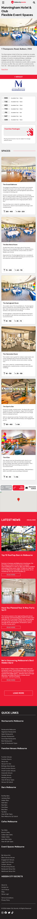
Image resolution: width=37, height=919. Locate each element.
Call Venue (21, 488)
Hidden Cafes (5, 837)
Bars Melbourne (8, 787)
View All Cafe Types (7, 841)
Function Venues (6, 757)
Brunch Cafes (5, 832)
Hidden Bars (5, 800)
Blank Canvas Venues (8, 857)
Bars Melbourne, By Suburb (9, 816)
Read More (4, 69)
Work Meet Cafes (6, 839)
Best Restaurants (6, 741)
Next (34, 32)
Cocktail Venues (6, 775)
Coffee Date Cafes (7, 835)
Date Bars (4, 803)
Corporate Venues (6, 773)
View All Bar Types (7, 814)
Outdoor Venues (6, 864)
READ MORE (11, 575)
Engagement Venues (7, 860)
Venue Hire (4, 761)
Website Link (9, 488)
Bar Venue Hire (5, 855)
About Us (4, 885)
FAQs (3, 892)
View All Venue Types (7, 780)
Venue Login (5, 894)
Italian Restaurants (7, 734)
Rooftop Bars (5, 796)
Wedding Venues (6, 777)
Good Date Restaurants (8, 739)
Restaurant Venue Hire (8, 869)
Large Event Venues (7, 862)
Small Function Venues (8, 771)
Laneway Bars (5, 798)
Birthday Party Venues (8, 766)
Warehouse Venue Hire (8, 871)
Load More (18, 693)
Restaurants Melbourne (12, 721)
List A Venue (5, 889)
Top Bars (4, 812)
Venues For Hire (6, 764)
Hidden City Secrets (12, 876)
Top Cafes (4, 830)
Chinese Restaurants (7, 736)
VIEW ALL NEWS (31, 520)
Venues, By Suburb (7, 782)
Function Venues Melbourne (14, 748)
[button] (18, 499)
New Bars (4, 805)
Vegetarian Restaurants (8, 732)
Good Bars (4, 807)
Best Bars (4, 809)
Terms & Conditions (7, 898)
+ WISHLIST (18, 77)
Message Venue (32, 488)
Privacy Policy (5, 900)
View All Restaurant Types (9, 743)
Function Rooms (6, 759)
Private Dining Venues (8, 867)
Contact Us (4, 887)
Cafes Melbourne (9, 821)
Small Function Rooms (8, 768)
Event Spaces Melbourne (12, 847)
